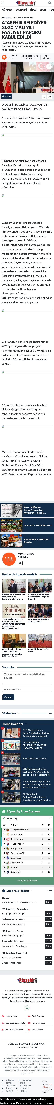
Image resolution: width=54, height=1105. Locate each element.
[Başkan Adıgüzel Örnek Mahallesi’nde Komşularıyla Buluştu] (14, 585)
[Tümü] (50, 713)
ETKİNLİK (24, 1089)
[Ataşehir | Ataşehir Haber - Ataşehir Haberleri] (25, 3)
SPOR (43, 10)
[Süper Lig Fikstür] (50, 891)
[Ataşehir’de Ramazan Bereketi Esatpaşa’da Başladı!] (40, 585)
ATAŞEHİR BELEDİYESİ (24, 18)
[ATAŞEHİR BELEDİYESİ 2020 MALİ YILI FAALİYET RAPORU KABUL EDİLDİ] (27, 77)
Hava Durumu (11, 1016)
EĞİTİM (33, 1047)
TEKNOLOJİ (22, 1047)
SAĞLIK (9, 1091)
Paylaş (8, 96)
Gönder (8, 697)
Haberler (6, 18)
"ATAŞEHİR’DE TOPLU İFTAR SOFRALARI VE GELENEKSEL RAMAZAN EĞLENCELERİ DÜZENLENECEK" (13, 624)
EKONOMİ (21, 10)
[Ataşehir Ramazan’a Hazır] (40, 640)
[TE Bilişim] (9, 559)
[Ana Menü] (3, 3)
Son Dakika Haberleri (14, 1030)
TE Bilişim (23, 557)
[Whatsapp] (27, 1007)
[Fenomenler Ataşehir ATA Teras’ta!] (40, 611)
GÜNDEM (7, 10)
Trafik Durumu (37, 1016)
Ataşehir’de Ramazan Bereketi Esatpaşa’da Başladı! (38, 596)
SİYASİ (33, 10)
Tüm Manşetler (38, 1023)
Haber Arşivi (37, 1030)
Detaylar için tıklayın (27, 881)
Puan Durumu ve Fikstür (15, 1023)
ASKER (23, 1091)
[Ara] (49, 3)
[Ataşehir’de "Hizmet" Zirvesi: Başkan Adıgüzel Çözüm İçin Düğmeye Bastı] (14, 640)
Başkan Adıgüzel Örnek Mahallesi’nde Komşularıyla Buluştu (13, 596)
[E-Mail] (20, 563)
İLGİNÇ (9, 1089)
